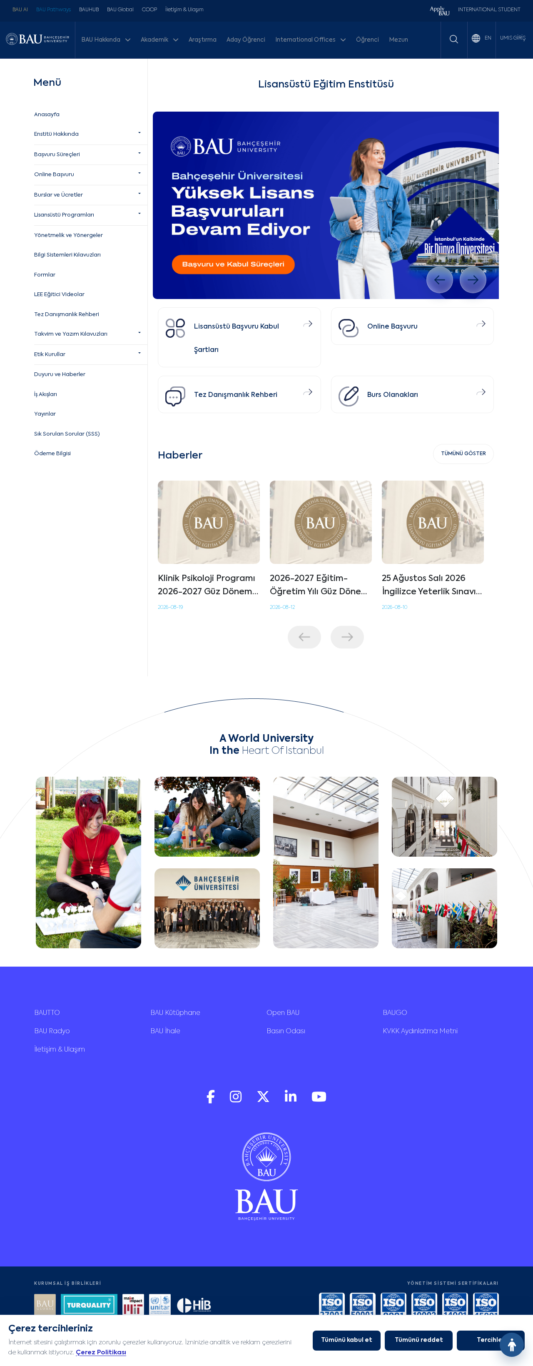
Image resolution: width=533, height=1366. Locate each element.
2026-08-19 (170, 607)
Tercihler (491, 1340)
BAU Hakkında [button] (101, 40)
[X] (264, 1101)
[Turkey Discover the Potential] (89, 1306)
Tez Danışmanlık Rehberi (66, 314)
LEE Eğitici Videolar (59, 294)
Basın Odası (285, 1031)
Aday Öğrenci (246, 40)
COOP (149, 9)
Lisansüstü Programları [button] (64, 215)
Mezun (398, 40)
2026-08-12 (282, 607)
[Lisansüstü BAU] (326, 205)
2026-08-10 (394, 607)
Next (347, 637)
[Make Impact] (133, 1306)
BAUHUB (89, 9)
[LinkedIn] (291, 1101)
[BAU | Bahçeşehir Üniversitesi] (37, 40)
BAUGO (395, 1013)
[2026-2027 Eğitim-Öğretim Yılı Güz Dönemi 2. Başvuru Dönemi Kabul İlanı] (321, 522)
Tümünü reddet (419, 1340)
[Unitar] (160, 1306)
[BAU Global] (45, 1306)
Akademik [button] (155, 40)
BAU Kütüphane (175, 1013)
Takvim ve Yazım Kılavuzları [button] (70, 334)
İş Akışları (45, 394)
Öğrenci (367, 40)
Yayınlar (45, 414)
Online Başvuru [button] (54, 174)
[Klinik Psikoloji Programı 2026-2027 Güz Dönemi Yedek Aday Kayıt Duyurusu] (209, 522)
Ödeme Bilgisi (52, 453)
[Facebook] (211, 1101)
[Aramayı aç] (454, 39)
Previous (304, 637)
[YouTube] (319, 1101)
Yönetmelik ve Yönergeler (68, 235)
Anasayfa (47, 114)
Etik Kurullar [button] (49, 354)
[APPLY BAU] (440, 11)
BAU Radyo (52, 1031)
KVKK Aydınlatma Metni (420, 1031)
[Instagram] (236, 1101)
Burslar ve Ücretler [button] (58, 195)
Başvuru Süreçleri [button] (57, 154)
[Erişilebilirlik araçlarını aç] (512, 1345)
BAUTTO (47, 1013)
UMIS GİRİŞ (513, 38)
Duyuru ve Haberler (59, 374)
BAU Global (120, 9)
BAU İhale (165, 1031)
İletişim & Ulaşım (184, 9)
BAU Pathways (53, 9)
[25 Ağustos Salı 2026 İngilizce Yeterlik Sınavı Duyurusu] (433, 522)
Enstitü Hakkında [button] (56, 134)
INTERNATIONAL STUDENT (489, 9)
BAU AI (20, 9)
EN (487, 38)
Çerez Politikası (101, 1352)
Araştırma (203, 40)
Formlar (44, 275)
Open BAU (282, 1013)
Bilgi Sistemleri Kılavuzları (67, 255)
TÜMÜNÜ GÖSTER (463, 453)
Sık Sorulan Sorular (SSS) (67, 434)
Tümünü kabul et (346, 1340)
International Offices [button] (306, 40)
